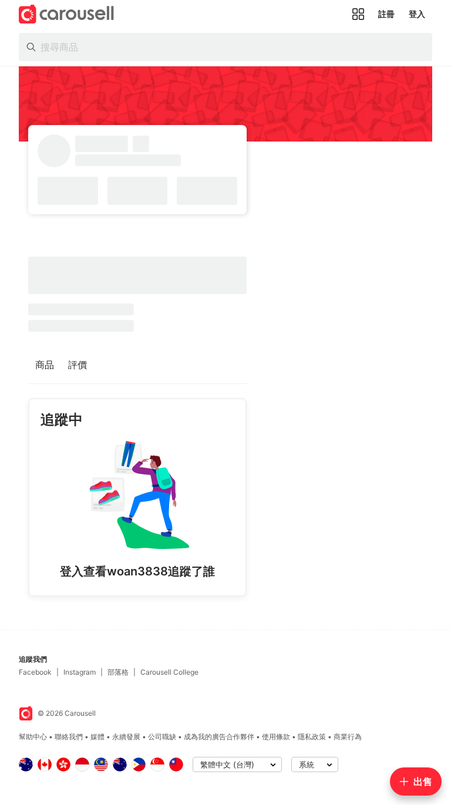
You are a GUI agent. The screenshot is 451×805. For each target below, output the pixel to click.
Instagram (79, 672)
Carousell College (169, 672)
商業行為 (348, 736)
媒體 (97, 736)
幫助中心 (33, 736)
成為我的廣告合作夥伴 (219, 736)
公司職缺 (162, 736)
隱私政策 (312, 736)
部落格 (118, 672)
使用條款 (276, 736)
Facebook (35, 672)
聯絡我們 (69, 736)
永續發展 (126, 736)
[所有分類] (358, 14)
